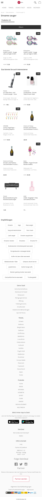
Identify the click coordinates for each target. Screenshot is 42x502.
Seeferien (21, 330)
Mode (29, 7)
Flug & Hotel (21, 351)
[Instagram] (25, 464)
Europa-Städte (21, 360)
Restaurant (21, 295)
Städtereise (21, 354)
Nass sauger (29, 225)
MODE (21, 386)
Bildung (21, 301)
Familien (21, 348)
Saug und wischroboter (14, 230)
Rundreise (21, 357)
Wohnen (36, 7)
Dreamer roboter (9, 241)
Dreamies (22, 241)
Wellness (21, 324)
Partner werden (21, 479)
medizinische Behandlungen (21, 310)
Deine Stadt (20, 7)
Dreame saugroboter (27, 235)
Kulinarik (21, 345)
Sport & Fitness (21, 313)
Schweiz (21, 321)
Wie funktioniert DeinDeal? (21, 433)
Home (4, 7)
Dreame (10, 225)
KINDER (21, 401)
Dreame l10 (33, 241)
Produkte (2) (6, 20)
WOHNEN (21, 389)
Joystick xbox (12, 267)
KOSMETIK (21, 392)
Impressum (30, 490)
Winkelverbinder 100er (11, 262)
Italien (21, 372)
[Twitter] (21, 464)
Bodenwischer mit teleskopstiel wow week (20, 246)
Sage (19, 225)
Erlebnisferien (21, 342)
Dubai (21, 375)
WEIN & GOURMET (21, 404)
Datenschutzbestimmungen (16, 490)
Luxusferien (21, 339)
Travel (11, 7)
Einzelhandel (21, 307)
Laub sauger (11, 235)
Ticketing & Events (21, 304)
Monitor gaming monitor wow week (20, 272)
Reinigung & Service (21, 298)
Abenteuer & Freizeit (21, 292)
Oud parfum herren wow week (13, 277)
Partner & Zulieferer (21, 447)
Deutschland (21, 369)
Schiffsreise (21, 333)
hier (21, 474)
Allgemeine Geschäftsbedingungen (21, 487)
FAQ (21, 444)
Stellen (21, 436)
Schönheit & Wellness (21, 289)
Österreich (21, 363)
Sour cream (30, 230)
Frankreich (21, 366)
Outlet (21, 398)
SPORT (21, 395)
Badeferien (21, 336)
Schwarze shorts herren (29, 262)
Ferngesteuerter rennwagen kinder (20, 251)
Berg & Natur (21, 327)
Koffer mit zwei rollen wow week (20, 256)
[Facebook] (16, 464)
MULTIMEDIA (21, 407)
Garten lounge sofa (26, 267)
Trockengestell (32, 277)
